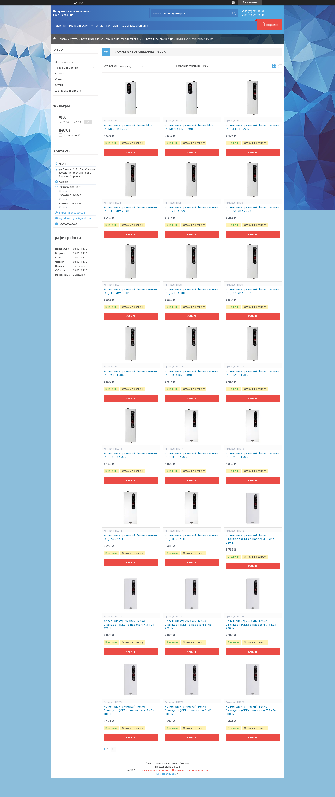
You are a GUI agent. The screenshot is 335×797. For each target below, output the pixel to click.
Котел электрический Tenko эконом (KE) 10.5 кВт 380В (191, 373)
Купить (131, 152)
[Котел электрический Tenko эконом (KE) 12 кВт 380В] (253, 343)
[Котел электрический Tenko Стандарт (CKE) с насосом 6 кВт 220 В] (192, 593)
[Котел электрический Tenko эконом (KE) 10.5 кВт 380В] (192, 343)
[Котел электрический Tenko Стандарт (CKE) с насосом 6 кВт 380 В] (192, 679)
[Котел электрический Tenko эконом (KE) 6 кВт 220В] (192, 179)
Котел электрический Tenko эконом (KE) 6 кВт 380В (191, 291)
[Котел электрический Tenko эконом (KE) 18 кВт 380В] (192, 425)
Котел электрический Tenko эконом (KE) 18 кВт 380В (191, 455)
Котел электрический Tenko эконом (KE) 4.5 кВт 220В (130, 209)
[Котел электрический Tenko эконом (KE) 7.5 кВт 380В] (253, 262)
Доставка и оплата (135, 25)
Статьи (60, 73)
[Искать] (234, 13)
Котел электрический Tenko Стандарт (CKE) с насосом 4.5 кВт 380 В (129, 710)
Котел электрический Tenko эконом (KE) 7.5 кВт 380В (252, 291)
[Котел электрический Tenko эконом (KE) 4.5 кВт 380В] (131, 262)
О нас (99, 25)
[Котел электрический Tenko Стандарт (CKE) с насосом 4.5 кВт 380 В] (131, 679)
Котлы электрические (159, 39)
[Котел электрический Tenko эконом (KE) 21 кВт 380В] (253, 425)
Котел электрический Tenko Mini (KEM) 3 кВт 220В (128, 127)
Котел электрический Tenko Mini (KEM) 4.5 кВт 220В (189, 127)
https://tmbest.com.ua (72, 212)
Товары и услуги (79, 25)
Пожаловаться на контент (155, 770)
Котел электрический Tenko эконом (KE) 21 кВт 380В (252, 455)
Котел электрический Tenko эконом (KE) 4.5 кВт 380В (130, 291)
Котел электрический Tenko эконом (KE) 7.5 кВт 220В (252, 209)
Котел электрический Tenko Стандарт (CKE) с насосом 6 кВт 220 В (189, 624)
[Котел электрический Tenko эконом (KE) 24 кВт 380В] (131, 508)
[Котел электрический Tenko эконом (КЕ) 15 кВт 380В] (131, 425)
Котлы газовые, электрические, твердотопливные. (112, 39)
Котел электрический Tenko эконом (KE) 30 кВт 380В (191, 537)
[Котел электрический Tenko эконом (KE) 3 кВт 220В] (253, 97)
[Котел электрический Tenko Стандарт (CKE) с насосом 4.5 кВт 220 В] (131, 593)
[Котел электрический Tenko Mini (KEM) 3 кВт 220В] (131, 97)
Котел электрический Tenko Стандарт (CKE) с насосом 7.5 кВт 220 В (251, 624)
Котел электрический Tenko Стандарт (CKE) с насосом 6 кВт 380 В (189, 710)
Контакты (112, 25)
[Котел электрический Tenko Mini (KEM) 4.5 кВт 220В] (192, 97)
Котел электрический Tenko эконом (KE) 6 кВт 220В (191, 209)
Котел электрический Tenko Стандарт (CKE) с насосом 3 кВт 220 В (250, 539)
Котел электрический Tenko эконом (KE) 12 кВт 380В (252, 373)
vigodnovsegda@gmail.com (75, 218)
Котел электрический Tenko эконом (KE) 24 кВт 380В (130, 537)
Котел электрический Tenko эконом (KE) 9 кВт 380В (130, 373)
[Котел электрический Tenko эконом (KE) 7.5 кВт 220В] (253, 179)
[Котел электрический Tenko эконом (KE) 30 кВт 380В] (192, 508)
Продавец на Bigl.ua (167, 766)
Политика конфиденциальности (190, 770)
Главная (60, 25)
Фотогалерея (64, 62)
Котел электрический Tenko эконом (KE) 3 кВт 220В (252, 127)
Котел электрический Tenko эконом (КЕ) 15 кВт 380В (130, 455)
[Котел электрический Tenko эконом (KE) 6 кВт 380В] (192, 262)
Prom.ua (184, 763)
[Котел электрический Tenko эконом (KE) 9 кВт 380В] (131, 343)
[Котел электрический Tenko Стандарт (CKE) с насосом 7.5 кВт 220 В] (253, 593)
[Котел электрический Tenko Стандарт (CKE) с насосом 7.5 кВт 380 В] (253, 679)
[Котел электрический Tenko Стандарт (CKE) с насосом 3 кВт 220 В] (253, 508)
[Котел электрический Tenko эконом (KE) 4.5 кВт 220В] (131, 179)
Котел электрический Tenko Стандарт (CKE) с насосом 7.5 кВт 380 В (251, 710)
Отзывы (60, 85)
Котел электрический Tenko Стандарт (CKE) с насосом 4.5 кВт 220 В (129, 624)
